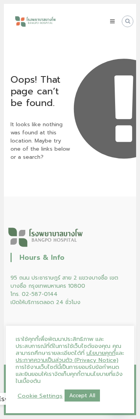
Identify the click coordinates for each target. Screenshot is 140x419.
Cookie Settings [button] (40, 395)
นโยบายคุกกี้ (101, 352)
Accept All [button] (82, 395)
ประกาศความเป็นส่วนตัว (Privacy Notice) (67, 360)
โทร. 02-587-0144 (34, 294)
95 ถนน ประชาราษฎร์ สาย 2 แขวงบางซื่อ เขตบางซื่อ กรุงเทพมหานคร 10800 (64, 282)
